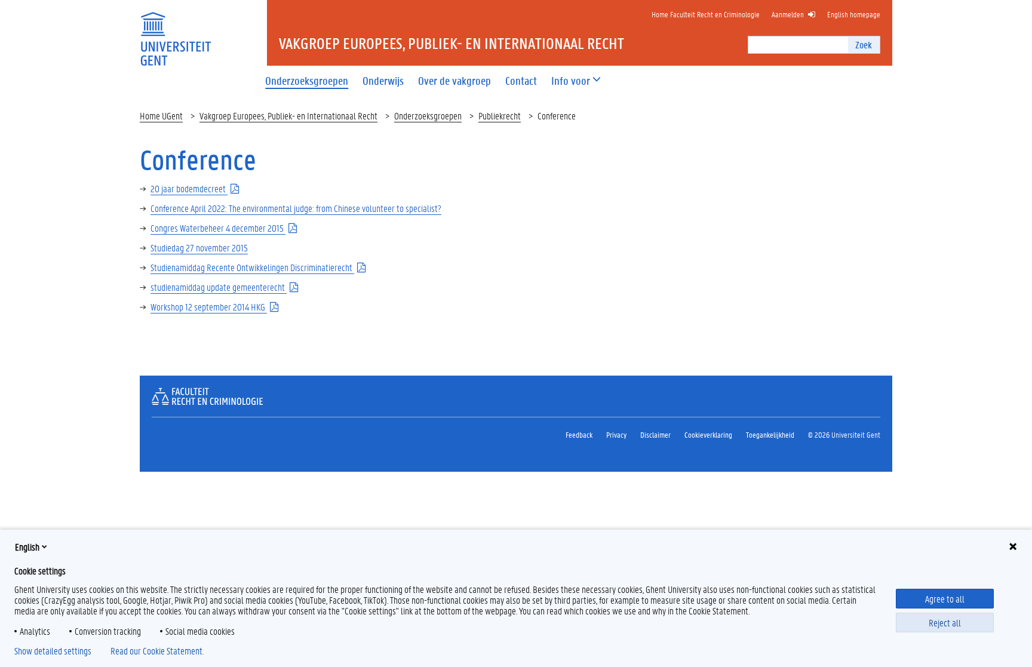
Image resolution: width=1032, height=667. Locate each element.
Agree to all (945, 598)
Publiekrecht (499, 115)
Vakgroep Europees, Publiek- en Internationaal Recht (288, 115)
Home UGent (161, 115)
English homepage (853, 14)
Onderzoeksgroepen (428, 115)
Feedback (579, 434)
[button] (570, 81)
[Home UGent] (175, 31)
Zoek (863, 44)
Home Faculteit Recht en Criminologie (706, 14)
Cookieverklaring (708, 434)
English (27, 546)
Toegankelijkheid (770, 434)
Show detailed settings (52, 651)
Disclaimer (655, 434)
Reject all (945, 622)
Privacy (616, 434)
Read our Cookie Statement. (157, 651)
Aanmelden (788, 14)
